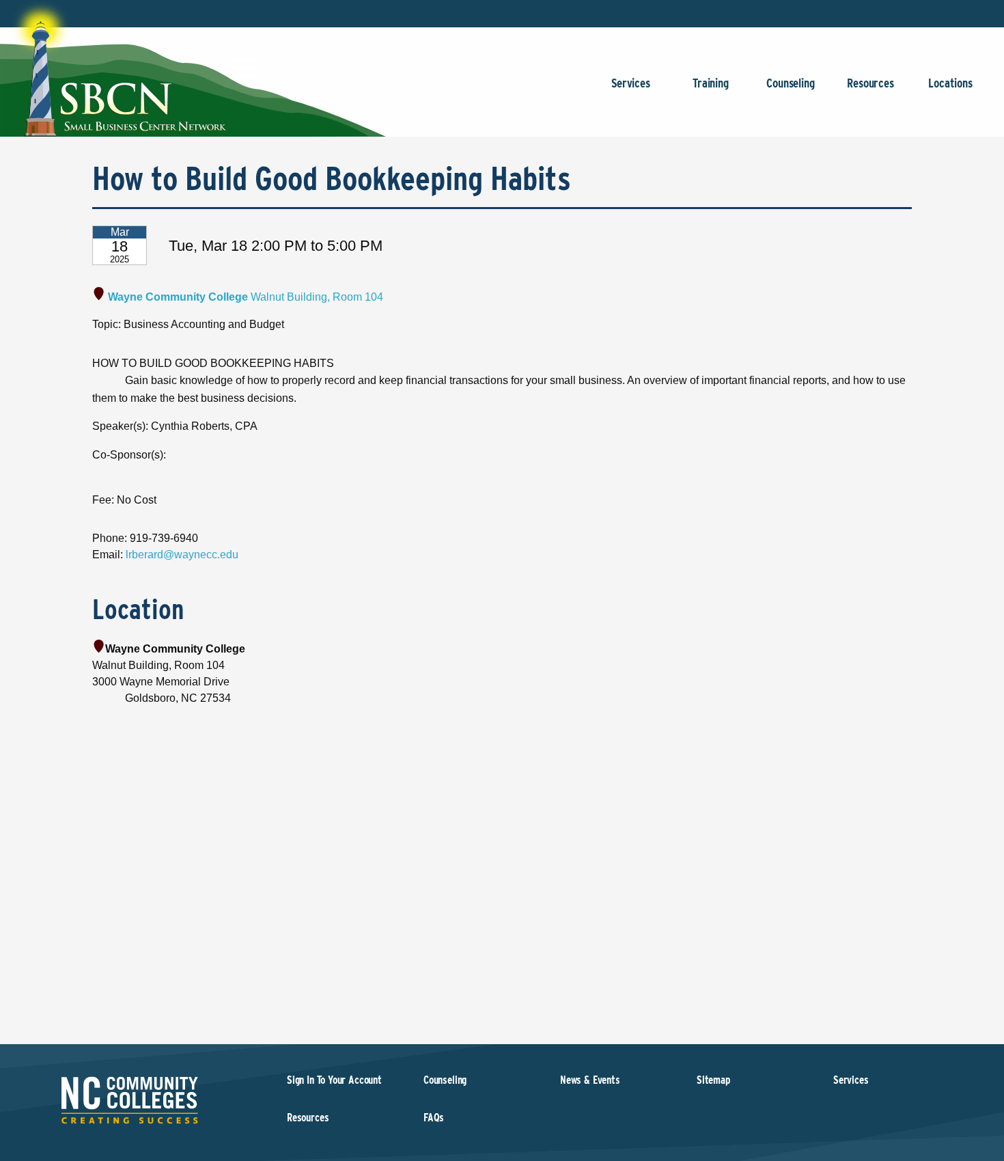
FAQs (433, 1117)
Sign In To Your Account (334, 1080)
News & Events (590, 1080)
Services (630, 83)
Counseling (790, 83)
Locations (950, 83)
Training (711, 83)
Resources (870, 83)
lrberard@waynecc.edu (182, 554)
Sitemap (713, 1080)
